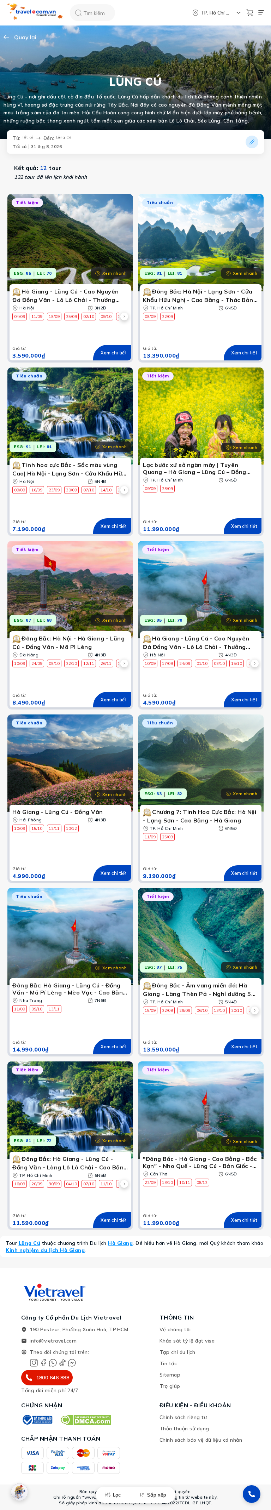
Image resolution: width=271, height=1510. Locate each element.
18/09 (54, 316)
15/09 (150, 1010)
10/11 (184, 1182)
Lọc (117, 1495)
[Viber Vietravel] (53, 1362)
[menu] (261, 12)
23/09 (54, 490)
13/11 (54, 1009)
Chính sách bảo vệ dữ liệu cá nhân (200, 1440)
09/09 (19, 490)
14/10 (106, 490)
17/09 (167, 663)
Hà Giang (120, 1243)
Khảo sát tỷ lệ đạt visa (187, 1341)
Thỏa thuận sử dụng (184, 1428)
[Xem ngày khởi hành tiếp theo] (124, 316)
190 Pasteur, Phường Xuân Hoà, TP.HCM (79, 1329)
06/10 (202, 1010)
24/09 (36, 663)
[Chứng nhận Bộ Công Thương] (37, 1420)
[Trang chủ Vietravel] (36, 13)
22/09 (167, 316)
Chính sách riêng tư (183, 1417)
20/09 (36, 1183)
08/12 (202, 1182)
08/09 (150, 316)
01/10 (202, 663)
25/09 (71, 316)
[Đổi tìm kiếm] (252, 142)
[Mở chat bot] (19, 1492)
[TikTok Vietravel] (62, 1362)
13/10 (219, 1010)
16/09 (36, 490)
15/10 (236, 663)
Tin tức (168, 1363)
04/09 (19, 316)
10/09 (19, 663)
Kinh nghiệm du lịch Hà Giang (45, 1250)
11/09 (36, 316)
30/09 (71, 490)
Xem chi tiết (114, 352)
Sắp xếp (156, 1495)
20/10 (236, 1010)
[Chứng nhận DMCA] (85, 1420)
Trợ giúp (169, 1386)
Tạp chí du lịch (177, 1352)
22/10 (71, 663)
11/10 (106, 1183)
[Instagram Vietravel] (34, 1362)
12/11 (88, 663)
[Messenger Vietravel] (72, 1362)
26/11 (106, 663)
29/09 (184, 1010)
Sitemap (170, 1375)
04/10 (71, 1183)
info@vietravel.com (53, 1341)
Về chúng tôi (175, 1329)
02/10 (88, 316)
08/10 (54, 663)
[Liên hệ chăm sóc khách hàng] (251, 1494)
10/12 (71, 828)
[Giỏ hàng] (250, 12)
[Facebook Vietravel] (43, 1362)
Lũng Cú (30, 1243)
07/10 (88, 490)
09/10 (106, 316)
